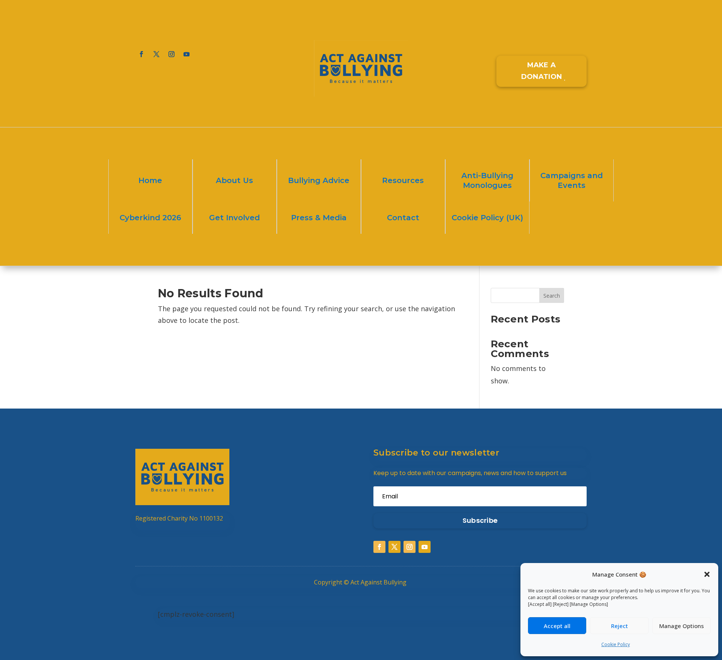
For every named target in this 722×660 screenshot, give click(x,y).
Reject (619, 626)
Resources (403, 180)
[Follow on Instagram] (171, 54)
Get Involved (234, 217)
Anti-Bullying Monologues (487, 180)
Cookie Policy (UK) (487, 217)
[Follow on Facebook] (141, 54)
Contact (403, 217)
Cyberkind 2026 (150, 217)
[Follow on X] (156, 54)
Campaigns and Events (571, 180)
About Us (234, 180)
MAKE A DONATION (541, 71)
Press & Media (319, 217)
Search (551, 295)
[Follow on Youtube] (186, 54)
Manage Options (681, 626)
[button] (707, 574)
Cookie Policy (615, 644)
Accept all (557, 626)
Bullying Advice (318, 180)
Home (150, 180)
